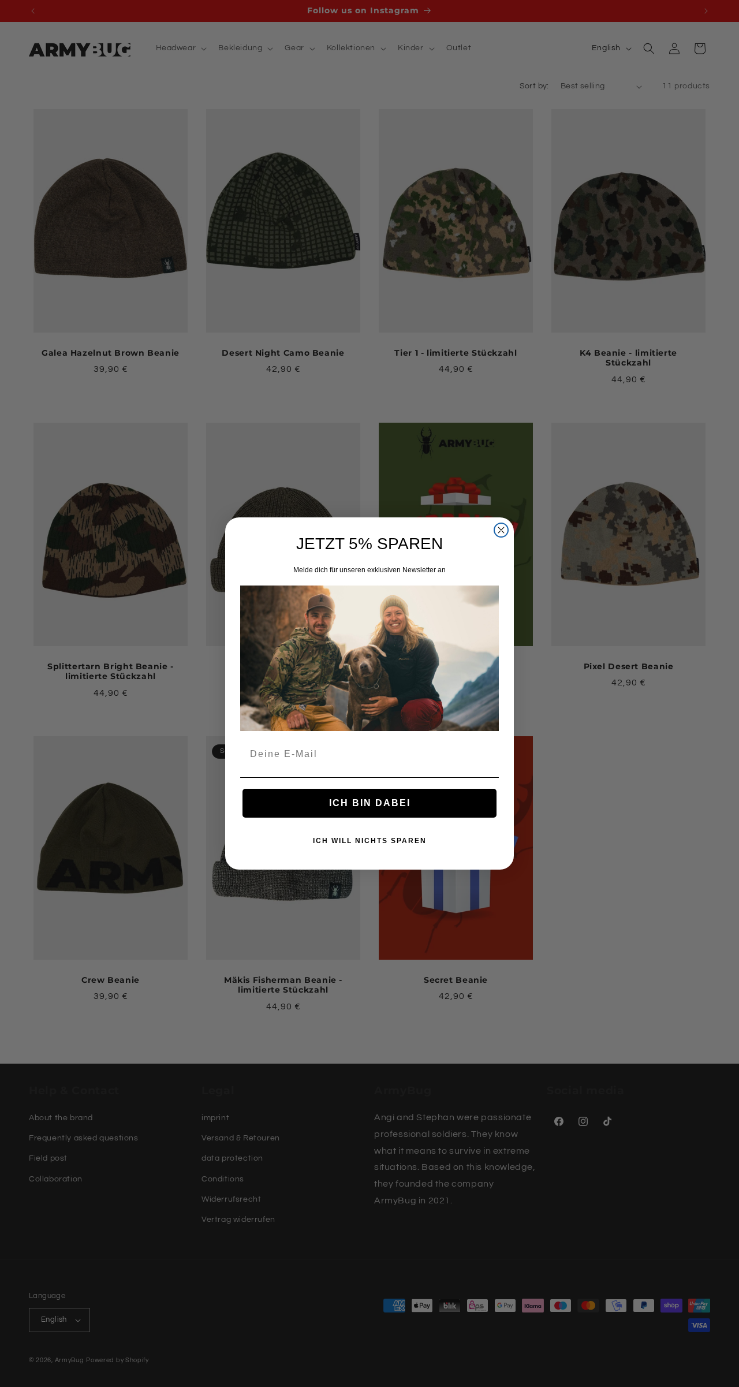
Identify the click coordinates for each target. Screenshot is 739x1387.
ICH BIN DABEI (369, 803)
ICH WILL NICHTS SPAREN (370, 841)
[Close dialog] (501, 530)
